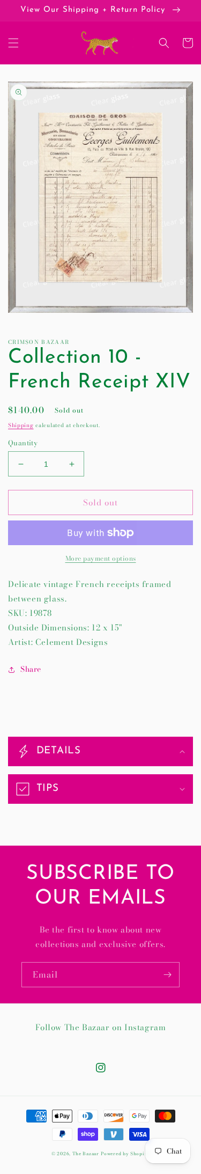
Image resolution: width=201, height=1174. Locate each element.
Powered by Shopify (125, 1153)
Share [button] (30, 669)
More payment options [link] (100, 558)
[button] (13, 43)
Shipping (21, 425)
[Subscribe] (167, 974)
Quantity (23, 443)
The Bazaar (85, 1153)
